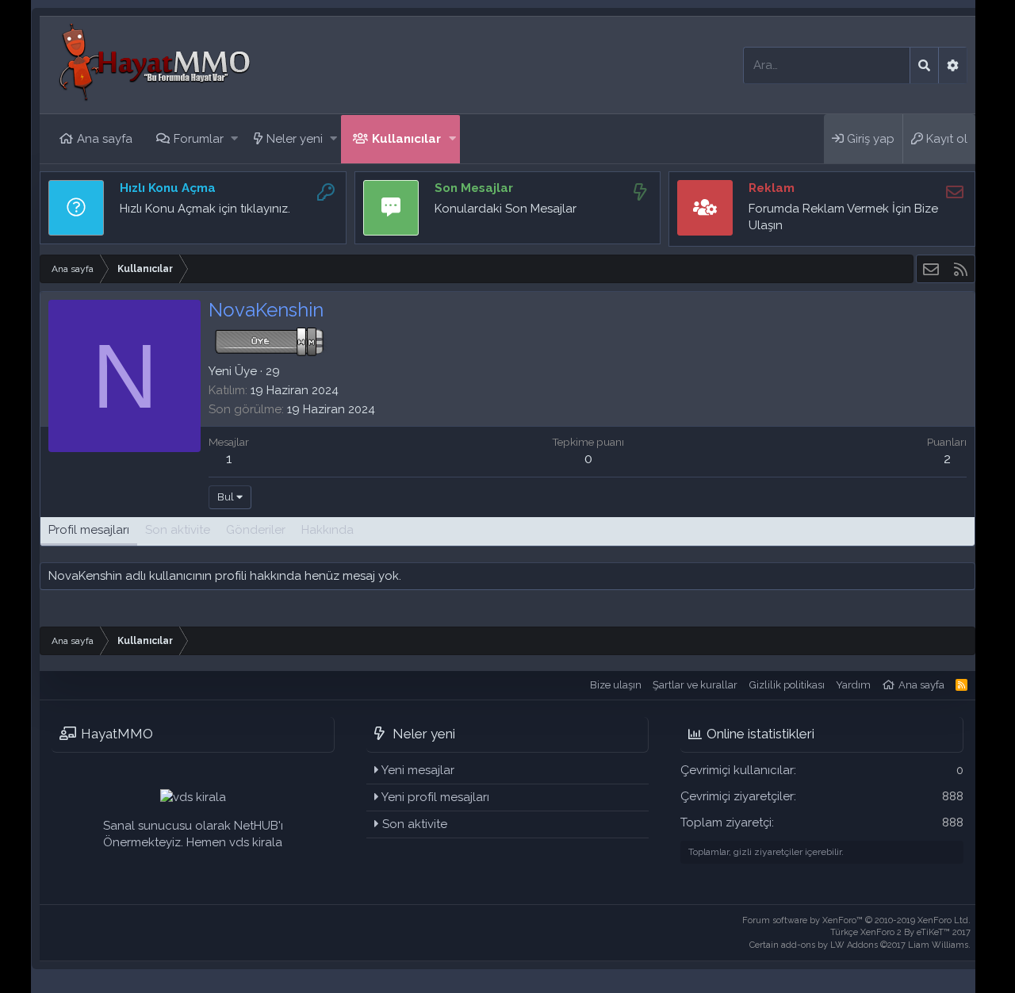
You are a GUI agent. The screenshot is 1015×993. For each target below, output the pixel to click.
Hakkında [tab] (327, 530)
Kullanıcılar (406, 139)
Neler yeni (294, 139)
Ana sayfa (104, 139)
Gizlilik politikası (787, 685)
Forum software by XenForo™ (856, 920)
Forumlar (199, 139)
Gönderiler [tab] (255, 530)
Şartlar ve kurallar (695, 685)
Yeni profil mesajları (435, 797)
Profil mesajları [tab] (88, 530)
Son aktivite (414, 824)
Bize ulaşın (616, 685)
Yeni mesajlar (417, 770)
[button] (234, 139)
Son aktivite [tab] (177, 530)
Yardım (853, 685)
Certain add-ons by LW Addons (860, 945)
